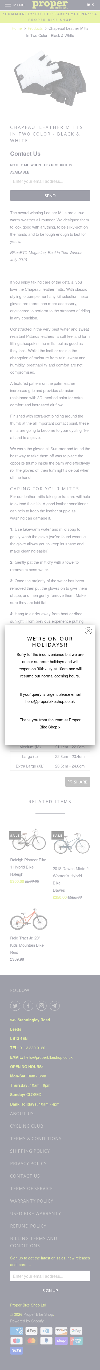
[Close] (88, 629)
